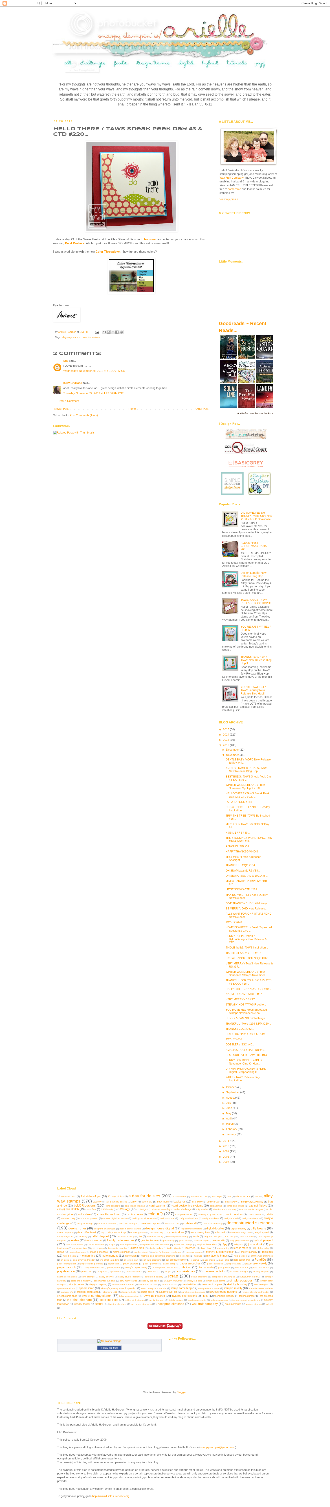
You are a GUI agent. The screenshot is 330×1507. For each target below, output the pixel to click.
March (230, 1123)
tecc (205, 1295)
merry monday (249, 1252)
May (229, 1113)
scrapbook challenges (223, 1276)
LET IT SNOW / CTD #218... (242, 889)
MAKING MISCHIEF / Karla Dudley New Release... (247, 896)
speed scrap (86, 1288)
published (116, 1271)
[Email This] (104, 332)
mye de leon (240, 1256)
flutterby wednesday (177, 1236)
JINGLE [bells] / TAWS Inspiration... (247, 947)
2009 (226, 1151)
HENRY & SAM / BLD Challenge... (246, 1018)
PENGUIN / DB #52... (238, 846)
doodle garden (138, 1232)
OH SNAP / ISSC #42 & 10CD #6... (247, 875)
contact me (234, 189)
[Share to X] (112, 332)
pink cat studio (205, 1267)
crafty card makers (188, 1218)
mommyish (130, 1255)
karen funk (137, 1248)
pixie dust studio (261, 1267)
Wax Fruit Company (232, 177)
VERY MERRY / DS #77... (241, 999)
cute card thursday (212, 1223)
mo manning (87, 1255)
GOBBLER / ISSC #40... (240, 1044)
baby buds (163, 1201)
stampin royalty (233, 1288)
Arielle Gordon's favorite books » (255, 413)
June (229, 1108)
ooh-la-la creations (151, 1260)
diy (102, 1232)
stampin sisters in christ (261, 1288)
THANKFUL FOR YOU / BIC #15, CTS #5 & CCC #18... (248, 982)
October (231, 1087)
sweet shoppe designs (223, 1291)
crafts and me (167, 1218)
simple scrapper (240, 1280)
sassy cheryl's (106, 1276)
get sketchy (168, 1240)
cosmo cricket (255, 1214)
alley (257, 1196)
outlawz (195, 1260)
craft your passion (88, 1218)
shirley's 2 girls (194, 1280)
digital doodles (215, 1228)
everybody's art (65, 1236)
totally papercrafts (197, 1300)
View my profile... (230, 199)
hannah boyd (201, 1240)
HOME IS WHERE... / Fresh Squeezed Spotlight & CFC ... (249, 929)
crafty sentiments (251, 1218)
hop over (150, 239)
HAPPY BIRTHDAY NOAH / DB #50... (248, 988)
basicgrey (179, 1201)
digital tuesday (238, 1228)
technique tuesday (224, 1296)
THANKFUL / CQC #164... (241, 865)
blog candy (231, 1201)
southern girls (261, 1284)
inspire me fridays (183, 1244)
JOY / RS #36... (235, 1039)
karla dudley (156, 1248)
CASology (123, 1209)
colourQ (155, 1213)
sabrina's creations (67, 1276)
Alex (229, 1196)
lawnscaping (223, 1248)
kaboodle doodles (117, 1248)
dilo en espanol (65, 1232)
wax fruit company (205, 1303)
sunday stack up (167, 1291)
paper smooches (190, 1263)
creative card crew (106, 1223)
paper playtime (151, 1263)
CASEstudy (107, 1209)
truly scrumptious (219, 1300)
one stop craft (131, 1260)
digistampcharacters (191, 1228)
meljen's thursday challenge (167, 1252)
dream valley (156, 1232)
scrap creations (199, 1276)
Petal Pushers (74, 243)
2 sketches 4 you (91, 1196)
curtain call (190, 1223)
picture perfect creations (164, 1267)
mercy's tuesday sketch (220, 1251)
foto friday (230, 1236)
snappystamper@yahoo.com (217, 1447)
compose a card (184, 1214)
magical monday (77, 1252)
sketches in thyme (212, 1284)
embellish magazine (240, 1232)
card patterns (157, 1205)
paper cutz (113, 1263)
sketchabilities (189, 1284)
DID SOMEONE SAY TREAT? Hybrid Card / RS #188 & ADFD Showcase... (257, 516)
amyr (134, 1201)
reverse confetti (214, 1271)
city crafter (202, 1209)
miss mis (267, 1251)
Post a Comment (69, 401)
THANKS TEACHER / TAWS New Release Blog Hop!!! (256, 660)
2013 (226, 739)
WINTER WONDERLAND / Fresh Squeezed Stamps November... (246, 973)
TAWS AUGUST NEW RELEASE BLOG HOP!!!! (256, 601)
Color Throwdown (108, 251)
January (231, 1134)
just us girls (97, 1248)
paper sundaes (215, 1263)
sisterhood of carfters (123, 1284)
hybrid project (263, 1240)
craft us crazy (68, 1218)
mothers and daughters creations (158, 1256)
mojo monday (110, 1255)
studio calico (147, 1291)
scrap (172, 1276)
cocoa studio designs (251, 1209)
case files (91, 1209)
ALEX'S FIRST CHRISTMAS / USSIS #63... (254, 546)
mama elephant (121, 1252)
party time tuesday (93, 1267)
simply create (76, 1284)
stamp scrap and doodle (153, 1288)
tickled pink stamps (135, 1300)
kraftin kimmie (174, 1248)
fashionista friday (125, 1236)
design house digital (159, 1228)
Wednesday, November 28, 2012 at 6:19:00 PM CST (95, 370)
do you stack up (117, 1232)
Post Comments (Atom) (84, 415)
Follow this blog (109, 1347)
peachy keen (114, 1267)
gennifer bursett (149, 1240)
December (233, 749)
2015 (226, 729)
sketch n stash (169, 1284)
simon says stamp (215, 1280)
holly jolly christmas (239, 1240)
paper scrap (169, 1263)
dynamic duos (175, 1232)
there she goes (109, 1299)
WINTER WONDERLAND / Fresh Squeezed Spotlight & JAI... (246, 786)
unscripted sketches (170, 1303)
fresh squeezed (93, 1240)
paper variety (234, 1263)
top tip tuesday (157, 1300)
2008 (226, 1156)
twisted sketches (117, 1304)
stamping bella (128, 1292)
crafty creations (210, 1218)
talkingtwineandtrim (129, 1296)
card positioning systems (187, 1205)
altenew (97, 1201)
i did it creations (74, 1244)
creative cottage (128, 1223)
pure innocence (134, 1271)
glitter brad (184, 1240)
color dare (84, 1214)
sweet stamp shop (67, 1296)
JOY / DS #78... (235, 922)
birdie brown (213, 1201)
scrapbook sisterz (250, 1276)
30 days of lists (116, 1196)
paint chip (224, 1260)
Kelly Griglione (72, 383)
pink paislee (224, 1267)
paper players (131, 1263)
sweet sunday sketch (97, 1295)
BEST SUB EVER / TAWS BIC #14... (247, 1055)
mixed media (69, 1256)
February (232, 1129)
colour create (135, 1214)
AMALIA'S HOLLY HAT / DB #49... (246, 1049)
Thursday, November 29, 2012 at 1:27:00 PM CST (93, 393)
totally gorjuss (176, 1300)
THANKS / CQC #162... (240, 1028)
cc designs (142, 1209)
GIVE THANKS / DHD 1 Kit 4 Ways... (247, 903)
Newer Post (61, 408)
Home (132, 408)
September (233, 1092)
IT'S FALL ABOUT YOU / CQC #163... (248, 958)
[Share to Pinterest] (121, 332)
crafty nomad (231, 1218)
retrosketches (185, 1271)
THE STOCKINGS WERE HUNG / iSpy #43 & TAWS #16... (249, 839)
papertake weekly (256, 1263)
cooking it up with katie (210, 1214)
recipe (168, 1271)
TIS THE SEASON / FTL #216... (244, 953)
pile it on (186, 1267)
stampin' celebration (88, 1291)
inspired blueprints (207, 1244)
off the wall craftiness (262, 1256)
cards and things (235, 1206)
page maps (209, 1260)
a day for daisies (144, 1196)
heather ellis (218, 1240)
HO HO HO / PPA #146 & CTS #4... (246, 1034)
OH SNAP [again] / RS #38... (243, 870)
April (229, 1118)
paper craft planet (66, 1263)
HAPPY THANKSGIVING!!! (242, 851)
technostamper (247, 1296)
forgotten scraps (212, 1236)
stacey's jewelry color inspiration (118, 1288)
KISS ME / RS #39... (238, 832)
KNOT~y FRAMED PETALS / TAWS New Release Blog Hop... (247, 770)
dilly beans (258, 1228)
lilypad (60, 1252)
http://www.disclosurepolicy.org (111, 1496)
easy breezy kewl (200, 1232)
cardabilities (216, 1206)
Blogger (181, 1392)
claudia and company (224, 1209)
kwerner (190, 1248)
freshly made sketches (120, 1240)
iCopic (112, 1244)
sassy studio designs (129, 1276)
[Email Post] (97, 332)
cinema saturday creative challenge (171, 1209)
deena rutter (77, 1228)
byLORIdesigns (85, 1205)
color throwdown (91, 337)
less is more (240, 1248)
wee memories (233, 1304)
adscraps (217, 1196)
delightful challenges (104, 1228)
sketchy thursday (237, 1284)
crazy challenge (85, 1223)
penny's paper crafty (136, 1267)
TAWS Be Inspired (154, 1295)
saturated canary (154, 1276)
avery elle (147, 1201)
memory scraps (194, 1252)
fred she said (247, 1236)
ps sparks (102, 1271)
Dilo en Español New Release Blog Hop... (253, 574)
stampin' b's (67, 1292)
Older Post (202, 408)
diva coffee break (87, 1232)
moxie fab (185, 1256)
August (230, 1097)
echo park (220, 1232)
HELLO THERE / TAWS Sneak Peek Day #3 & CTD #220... (247, 795)
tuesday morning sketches (246, 1300)
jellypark (238, 1244)
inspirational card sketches (155, 1244)
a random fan (180, 1196)
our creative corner (176, 1259)
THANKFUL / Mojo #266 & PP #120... (248, 1023)
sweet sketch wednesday (256, 1292)
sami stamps (88, 1276)
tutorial (99, 1303)
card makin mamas (135, 1206)
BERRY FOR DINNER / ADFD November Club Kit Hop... (244, 1062)
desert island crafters (130, 1228)
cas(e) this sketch (68, 1209)
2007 (226, 1161)
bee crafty (197, 1201)
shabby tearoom (173, 1280)
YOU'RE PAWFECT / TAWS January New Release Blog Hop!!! (253, 690)
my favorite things (217, 1255)
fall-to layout (100, 1236)
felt (140, 1236)
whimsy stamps (254, 1304)
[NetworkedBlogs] (109, 1341)
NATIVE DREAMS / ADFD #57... (245, 994)
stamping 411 (110, 1292)
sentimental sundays (104, 1280)
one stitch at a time (109, 1260)
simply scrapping (98, 1284)
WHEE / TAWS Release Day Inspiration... (243, 1079)
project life (86, 1271)
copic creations (234, 1214)
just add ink (255, 1244)
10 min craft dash (66, 1196)
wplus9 (269, 1304)
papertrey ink (66, 1267)
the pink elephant (79, 1299)
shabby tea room (150, 1280)
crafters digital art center (115, 1218)
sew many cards (128, 1280)
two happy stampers (141, 1304)
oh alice (65, 1260)
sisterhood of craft (148, 1284)
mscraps (198, 1256)
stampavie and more (209, 1288)
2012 (226, 745)
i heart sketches (96, 1244)
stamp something (181, 1288)
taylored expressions (184, 1295)
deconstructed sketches (250, 1222)
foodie (196, 1236)
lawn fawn (206, 1248)
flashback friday (155, 1236)
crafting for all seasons (144, 1218)
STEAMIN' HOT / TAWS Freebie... (246, 1004)
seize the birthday (80, 1280)
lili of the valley (261, 1248)
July (229, 1102)
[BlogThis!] (108, 332)
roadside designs (239, 1271)
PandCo (260, 1259)
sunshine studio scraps (193, 1292)
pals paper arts (241, 1259)
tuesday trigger (82, 1304)
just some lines (79, 1248)
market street (141, 1252)
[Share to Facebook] (117, 332)
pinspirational (241, 1267)
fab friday (82, 1236)
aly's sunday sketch (116, 1201)
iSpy (224, 1244)
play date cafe (66, 1271)
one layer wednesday (84, 1260)
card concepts (113, 1206)
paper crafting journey (91, 1263)
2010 (226, 1146)
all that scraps (243, 1196)
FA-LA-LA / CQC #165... (240, 802)
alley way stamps (71, 337)
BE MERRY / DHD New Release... (246, 908)
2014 (226, 734)
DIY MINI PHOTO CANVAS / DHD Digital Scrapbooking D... (246, 1070)
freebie (74, 1240)
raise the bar (153, 1271)
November (233, 755)
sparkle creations (66, 1288)
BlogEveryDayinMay (252, 1201)
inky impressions (128, 1244)
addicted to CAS (199, 1196)
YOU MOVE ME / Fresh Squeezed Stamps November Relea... (246, 1011)
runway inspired (261, 1271)
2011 (226, 1141)
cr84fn (269, 1214)
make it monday (99, 1252)
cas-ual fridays (258, 1205)
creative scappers (151, 1223)
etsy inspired (262, 1232)
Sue (65, 360)
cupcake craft (172, 1223)
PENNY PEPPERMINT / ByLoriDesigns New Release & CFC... (246, 939)
